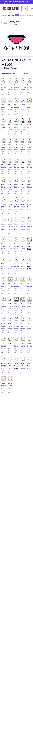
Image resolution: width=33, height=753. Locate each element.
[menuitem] (4, 15)
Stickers (23, 15)
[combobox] (24, 8)
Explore (4, 15)
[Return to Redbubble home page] (11, 8)
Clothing (13, 15)
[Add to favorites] (26, 60)
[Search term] (25, 8)
